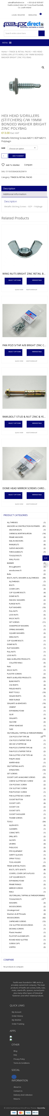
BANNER (10, 563)
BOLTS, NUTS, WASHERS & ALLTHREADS (23, 578)
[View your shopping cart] (39, 15)
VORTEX (12, 947)
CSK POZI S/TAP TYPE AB (19, 736)
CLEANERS (13, 829)
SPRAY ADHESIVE (16, 725)
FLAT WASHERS (15, 607)
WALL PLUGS (14, 559)
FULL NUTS (13, 611)
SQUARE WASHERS (16, 633)
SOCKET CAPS (14, 803)
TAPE (11, 729)
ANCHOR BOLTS (15, 530)
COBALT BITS (14, 832)
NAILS (11, 892)
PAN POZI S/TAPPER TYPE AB (20, 747)
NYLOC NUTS (14, 618)
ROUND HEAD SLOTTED (18, 939)
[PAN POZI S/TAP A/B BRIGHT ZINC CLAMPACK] (24, 321)
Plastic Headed (15, 932)
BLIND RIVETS (14, 681)
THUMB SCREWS (15, 818)
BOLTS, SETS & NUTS (17, 869)
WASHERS (13, 903)
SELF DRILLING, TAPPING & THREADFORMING (25, 733)
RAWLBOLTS (14, 544)
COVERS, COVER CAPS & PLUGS (22, 873)
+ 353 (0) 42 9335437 (35, 2)
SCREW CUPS (14, 943)
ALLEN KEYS (14, 825)
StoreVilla (41, 1108)
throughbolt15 (15, 566)
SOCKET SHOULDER (17, 814)
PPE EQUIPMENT (15, 851)
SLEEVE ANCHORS (16, 548)
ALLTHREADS (14, 581)
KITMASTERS (14, 770)
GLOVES (12, 840)
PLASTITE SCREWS (14, 674)
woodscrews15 (15, 570)
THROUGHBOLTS (16, 552)
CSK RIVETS (13, 685)
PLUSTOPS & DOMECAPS (19, 936)
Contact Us (18, 1091)
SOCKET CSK (14, 807)
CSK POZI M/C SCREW (18, 784)
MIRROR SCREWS (16, 888)
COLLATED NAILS (15, 662)
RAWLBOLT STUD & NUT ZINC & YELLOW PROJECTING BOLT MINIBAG (24, 416)
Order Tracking (18, 1024)
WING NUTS (14, 637)
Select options (15, 280)
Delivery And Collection (23, 1095)
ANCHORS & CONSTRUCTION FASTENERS (23, 526)
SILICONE (12, 722)
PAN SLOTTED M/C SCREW (19, 796)
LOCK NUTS (13, 614)
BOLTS (11, 585)
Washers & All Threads (16, 914)
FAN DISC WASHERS (17, 600)
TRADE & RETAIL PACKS (20, 51)
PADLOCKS (13, 847)
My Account (16, 1012)
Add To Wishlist (31, 289)
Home (4, 51)
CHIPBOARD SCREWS (17, 921)
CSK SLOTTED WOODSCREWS (21, 925)
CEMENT (12, 707)
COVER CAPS (14, 589)
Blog (15, 1051)
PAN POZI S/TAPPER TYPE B (20, 751)
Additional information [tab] (14, 194)
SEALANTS (13, 718)
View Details (37, 280)
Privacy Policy (19, 1059)
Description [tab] (9, 188)
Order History (17, 1016)
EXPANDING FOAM (16, 710)
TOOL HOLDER (15, 862)
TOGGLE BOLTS (15, 555)
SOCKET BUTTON (16, 799)
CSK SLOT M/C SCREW (18, 788)
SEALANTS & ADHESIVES (17, 703)
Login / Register (18, 15)
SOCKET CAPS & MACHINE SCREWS (21, 777)
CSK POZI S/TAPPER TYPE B (20, 740)
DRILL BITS (13, 836)
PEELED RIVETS (15, 688)
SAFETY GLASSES (16, 855)
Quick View (19, 289)
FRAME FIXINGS (15, 884)
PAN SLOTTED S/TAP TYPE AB (21, 755)
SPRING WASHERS (16, 629)
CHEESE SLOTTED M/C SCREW (21, 781)
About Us (17, 1087)
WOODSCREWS (15, 906)
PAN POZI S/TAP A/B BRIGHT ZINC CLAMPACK (24, 345)
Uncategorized (13, 910)
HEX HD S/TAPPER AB (17, 744)
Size (3, 148)
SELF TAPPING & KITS (15, 766)
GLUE (11, 714)
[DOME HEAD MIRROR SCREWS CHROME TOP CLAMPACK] (24, 464)
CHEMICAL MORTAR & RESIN (20, 533)
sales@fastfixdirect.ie (16, 2)
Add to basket (18, 156)
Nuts (9, 666)
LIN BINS (12, 844)
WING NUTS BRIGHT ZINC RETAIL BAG (24, 273)
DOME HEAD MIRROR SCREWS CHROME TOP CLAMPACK (24, 488)
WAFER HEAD (14, 762)
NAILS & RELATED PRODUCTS (18, 659)
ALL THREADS (12, 522)
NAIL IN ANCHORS (16, 541)
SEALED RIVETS (15, 696)
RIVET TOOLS (14, 692)
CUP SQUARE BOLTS (17, 592)
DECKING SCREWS (16, 928)
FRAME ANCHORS (16, 537)
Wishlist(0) (32, 15)
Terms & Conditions (22, 1063)
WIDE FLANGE (14, 699)
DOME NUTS (14, 596)
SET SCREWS (14, 622)
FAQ (15, 1055)
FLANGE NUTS (14, 603)
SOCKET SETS (14, 810)
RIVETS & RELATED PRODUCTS (19, 677)
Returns (17, 1099)
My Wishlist (16, 1020)
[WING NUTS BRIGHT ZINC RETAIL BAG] (24, 249)
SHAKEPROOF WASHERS (19, 626)
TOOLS (10, 821)
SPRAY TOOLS (14, 858)
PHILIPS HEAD (14, 759)
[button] (5, 42)
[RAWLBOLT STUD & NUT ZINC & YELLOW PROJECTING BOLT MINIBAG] (24, 392)
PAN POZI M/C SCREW (18, 792)
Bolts (9, 574)
